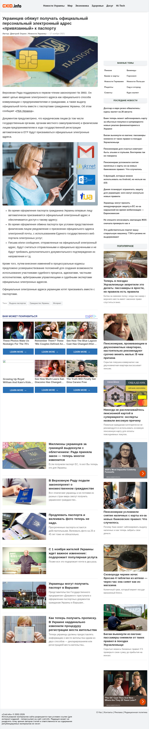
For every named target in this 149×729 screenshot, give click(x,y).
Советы (108, 92)
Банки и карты (111, 76)
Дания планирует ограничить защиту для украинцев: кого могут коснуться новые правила (124, 193)
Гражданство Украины (39, 303)
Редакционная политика (135, 712)
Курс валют (133, 92)
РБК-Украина (24, 111)
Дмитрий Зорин (18, 33)
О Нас (99, 712)
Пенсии (108, 70)
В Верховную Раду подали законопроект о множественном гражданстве (71, 484)
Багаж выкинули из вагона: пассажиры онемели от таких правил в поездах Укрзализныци (125, 138)
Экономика (82, 5)
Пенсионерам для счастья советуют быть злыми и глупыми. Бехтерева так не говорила (124, 152)
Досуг (109, 5)
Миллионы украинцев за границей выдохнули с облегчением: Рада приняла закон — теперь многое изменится (70, 451)
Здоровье (97, 5)
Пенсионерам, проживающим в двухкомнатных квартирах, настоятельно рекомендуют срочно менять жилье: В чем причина (125, 350)
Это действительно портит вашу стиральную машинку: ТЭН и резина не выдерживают (125, 233)
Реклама (118, 712)
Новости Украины (54, 5)
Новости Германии (114, 81)
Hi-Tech (120, 5)
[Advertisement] (50, 417)
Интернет (57, 303)
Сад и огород (134, 87)
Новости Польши (136, 81)
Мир (70, 5)
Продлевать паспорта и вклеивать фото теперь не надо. (69, 519)
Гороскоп (131, 76)
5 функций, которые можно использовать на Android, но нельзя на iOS (125, 179)
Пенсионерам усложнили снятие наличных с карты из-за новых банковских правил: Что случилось (123, 165)
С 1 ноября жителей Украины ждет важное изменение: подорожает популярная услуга (73, 553)
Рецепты (108, 87)
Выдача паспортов (17, 303)
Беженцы (131, 70)
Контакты (108, 712)
